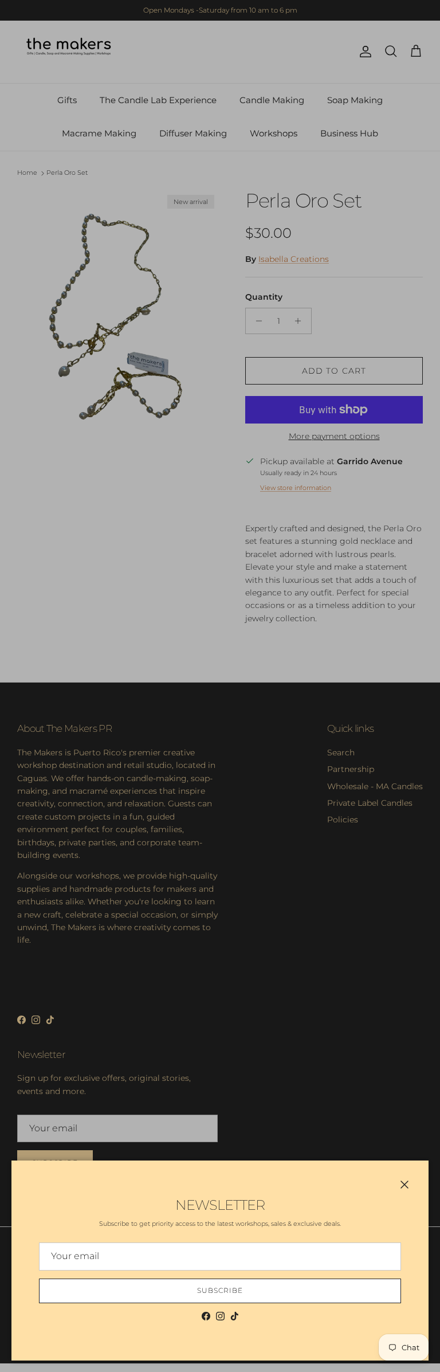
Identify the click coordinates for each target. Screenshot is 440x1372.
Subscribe (220, 1290)
